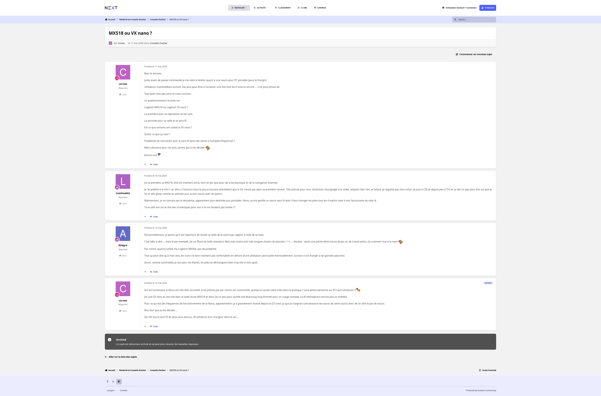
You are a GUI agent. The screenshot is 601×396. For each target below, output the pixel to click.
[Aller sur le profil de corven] (110, 43)
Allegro (122, 245)
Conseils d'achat (158, 43)
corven (121, 43)
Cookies (123, 390)
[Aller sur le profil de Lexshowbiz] (123, 181)
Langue (110, 390)
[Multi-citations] (145, 164)
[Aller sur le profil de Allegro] (123, 233)
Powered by (481, 390)
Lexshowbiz (123, 193)
